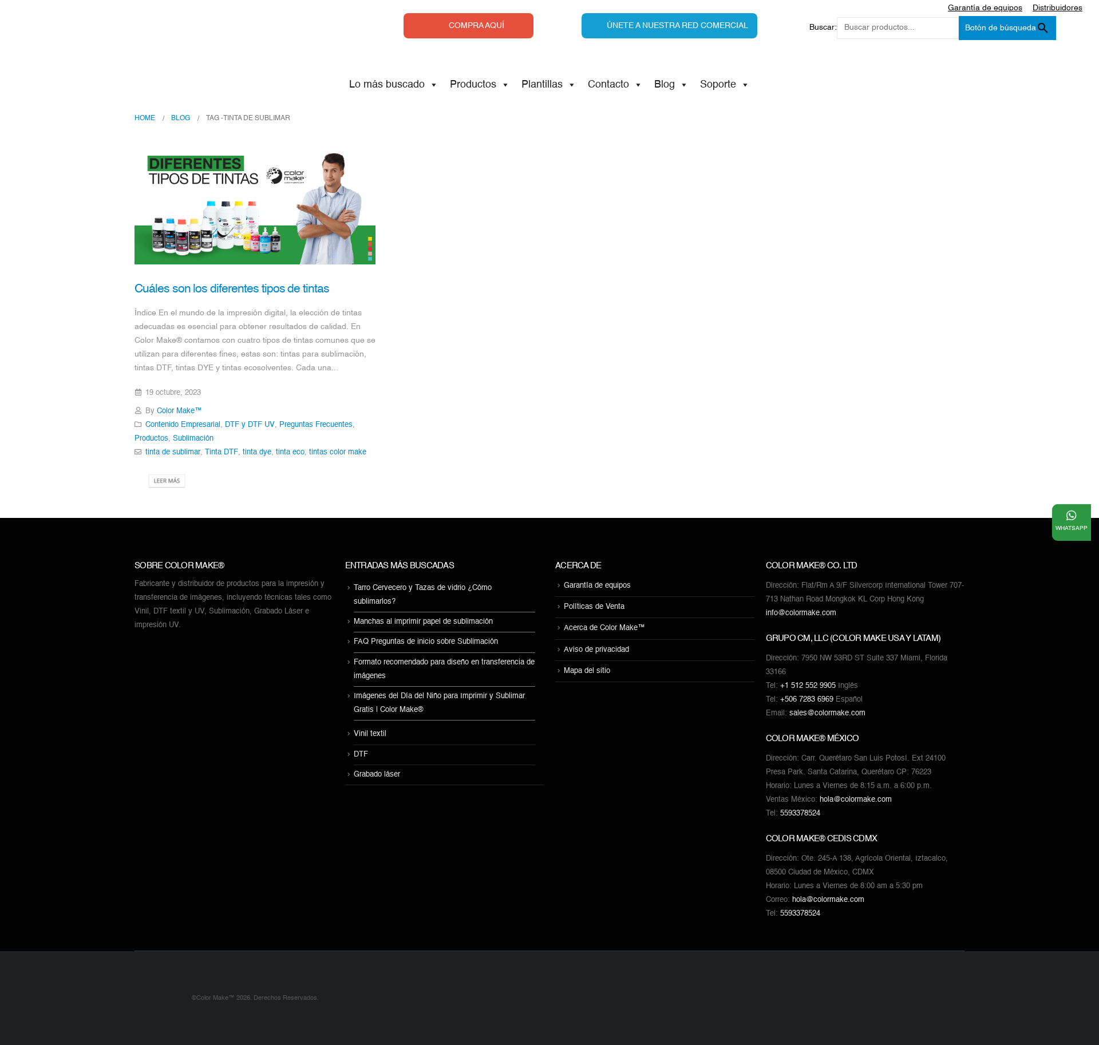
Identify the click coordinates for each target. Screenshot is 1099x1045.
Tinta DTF (221, 452)
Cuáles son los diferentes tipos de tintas (232, 289)
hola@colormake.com (856, 799)
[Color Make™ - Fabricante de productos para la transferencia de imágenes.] (157, 998)
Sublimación (193, 438)
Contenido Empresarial (182, 425)
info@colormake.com (801, 613)
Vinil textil (370, 734)
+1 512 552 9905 (808, 686)
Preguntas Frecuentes (316, 425)
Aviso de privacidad (596, 650)
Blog (664, 85)
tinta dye (257, 452)
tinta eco (290, 452)
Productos (473, 85)
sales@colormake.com (827, 713)
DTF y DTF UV (250, 425)
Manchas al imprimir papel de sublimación (423, 622)
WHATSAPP (1071, 528)
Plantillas (542, 85)
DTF (361, 754)
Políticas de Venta (594, 607)
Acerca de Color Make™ (604, 628)
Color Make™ (179, 411)
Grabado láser (377, 774)
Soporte (718, 85)
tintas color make (337, 452)
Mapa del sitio (587, 671)
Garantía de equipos (597, 585)
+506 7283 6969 (806, 699)
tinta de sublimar (172, 452)
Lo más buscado (387, 85)
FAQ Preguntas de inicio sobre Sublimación (426, 642)
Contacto (608, 85)
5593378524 (800, 813)
